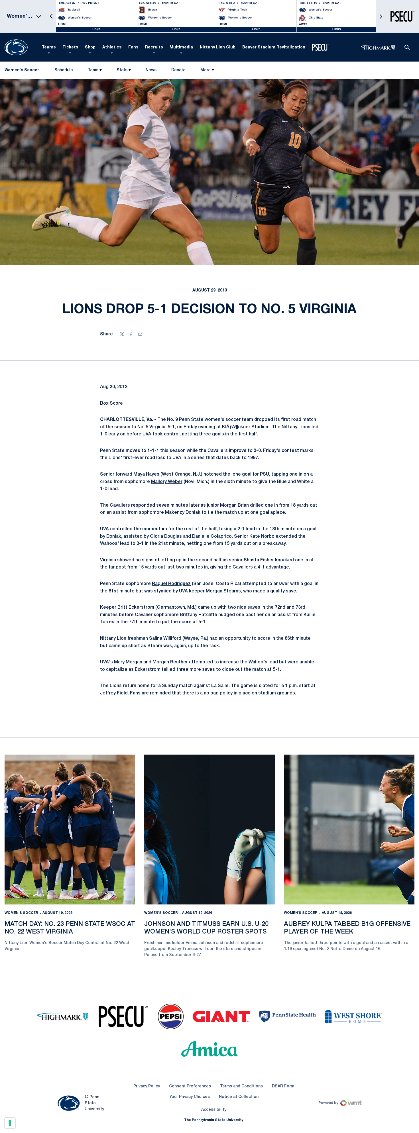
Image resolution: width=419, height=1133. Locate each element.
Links (96, 29)
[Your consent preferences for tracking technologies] (10, 1123)
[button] (51, 16)
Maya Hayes (146, 474)
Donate (178, 71)
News (151, 70)
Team (93, 70)
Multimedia (181, 47)
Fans (133, 47)
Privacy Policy (146, 1086)
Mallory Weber (166, 482)
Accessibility (213, 1110)
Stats (122, 70)
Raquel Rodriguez (171, 584)
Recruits (154, 47)
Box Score (111, 403)
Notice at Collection (239, 1097)
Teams (49, 47)
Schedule (63, 70)
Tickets (70, 47)
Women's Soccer (21, 912)
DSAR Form (283, 1086)
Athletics (111, 47)
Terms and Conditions (241, 1086)
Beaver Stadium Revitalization (273, 47)
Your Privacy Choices (189, 1097)
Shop (90, 47)
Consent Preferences (190, 1086)
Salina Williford (165, 639)
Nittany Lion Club (217, 47)
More (205, 70)
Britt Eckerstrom (135, 608)
